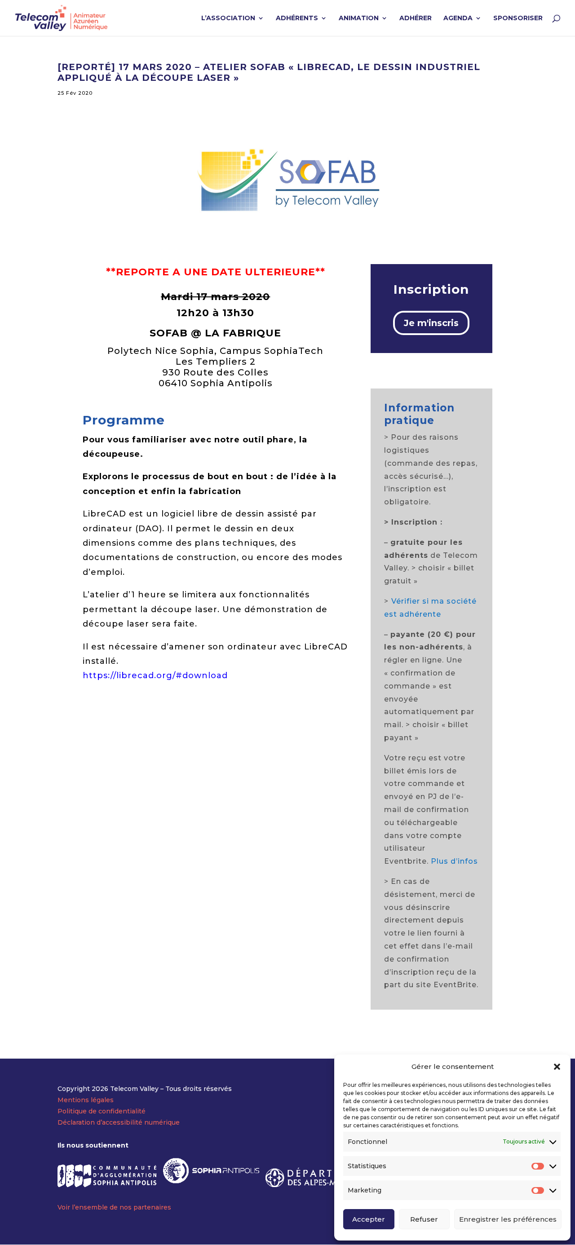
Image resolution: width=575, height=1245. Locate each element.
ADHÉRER (415, 18)
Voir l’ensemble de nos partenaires (114, 1207)
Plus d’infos (454, 861)
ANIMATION (359, 18)
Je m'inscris (431, 323)
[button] (557, 1066)
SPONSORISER (518, 18)
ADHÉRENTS (297, 18)
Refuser (424, 1219)
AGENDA (458, 18)
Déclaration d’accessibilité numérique (119, 1122)
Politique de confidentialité (102, 1111)
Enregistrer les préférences (508, 1219)
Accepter (368, 1219)
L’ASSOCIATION (228, 18)
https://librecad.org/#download (155, 675)
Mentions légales (86, 1100)
